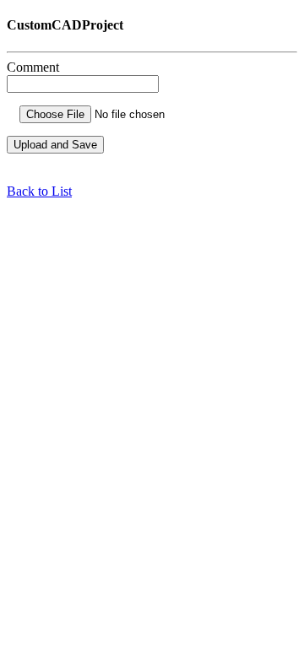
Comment (33, 67)
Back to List (39, 191)
